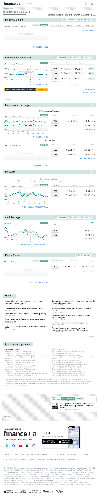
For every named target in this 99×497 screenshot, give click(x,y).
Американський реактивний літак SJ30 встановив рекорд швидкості (71, 317)
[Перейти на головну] (12, 4)
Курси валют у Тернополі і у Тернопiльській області (21, 375)
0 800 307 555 (31, 4)
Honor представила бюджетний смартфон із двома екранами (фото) (25, 320)
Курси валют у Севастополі (14, 364)
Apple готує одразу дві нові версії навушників (69, 323)
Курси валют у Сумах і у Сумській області (19, 371)
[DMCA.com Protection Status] (8, 492)
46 (92, 69)
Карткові (68, 14)
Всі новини (91, 336)
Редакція (19, 454)
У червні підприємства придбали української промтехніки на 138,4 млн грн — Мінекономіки (70, 329)
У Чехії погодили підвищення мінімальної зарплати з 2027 (26, 327)
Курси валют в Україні (12, 349)
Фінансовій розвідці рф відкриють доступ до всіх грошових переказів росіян (24, 302)
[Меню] (92, 3)
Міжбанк (76, 14)
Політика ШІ (58, 454)
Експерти (71, 454)
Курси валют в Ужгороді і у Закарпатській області (68, 351)
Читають (80, 399)
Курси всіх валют (89, 158)
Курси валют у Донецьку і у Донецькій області (20, 362)
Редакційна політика (38, 454)
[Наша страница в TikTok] (27, 446)
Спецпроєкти (10, 460)
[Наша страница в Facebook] (14, 446)
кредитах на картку (20, 383)
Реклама (84, 454)
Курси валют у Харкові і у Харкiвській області (66, 355)
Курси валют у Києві (58, 349)
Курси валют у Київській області (62, 353)
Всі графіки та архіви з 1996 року (36, 206)
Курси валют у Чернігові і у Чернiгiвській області (67, 371)
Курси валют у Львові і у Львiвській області (66, 369)
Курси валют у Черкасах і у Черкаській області (67, 368)
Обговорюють (68, 399)
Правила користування (32, 460)
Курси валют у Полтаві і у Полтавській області (20, 355)
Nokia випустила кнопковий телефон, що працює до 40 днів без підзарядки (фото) (73, 302)
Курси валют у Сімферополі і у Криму (17, 368)
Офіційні (85, 14)
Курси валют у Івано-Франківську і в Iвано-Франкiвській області (26, 373)
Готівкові (59, 14)
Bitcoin (93, 14)
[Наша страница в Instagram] (34, 446)
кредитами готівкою (35, 383)
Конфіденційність (56, 460)
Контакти (73, 460)
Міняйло (51, 14)
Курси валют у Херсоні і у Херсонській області (67, 360)
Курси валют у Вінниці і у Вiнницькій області (19, 353)
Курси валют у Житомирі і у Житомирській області (21, 366)
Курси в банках (90, 90)
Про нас (8, 454)
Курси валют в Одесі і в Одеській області (18, 351)
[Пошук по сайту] (86, 3)
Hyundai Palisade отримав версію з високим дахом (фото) (71, 309)
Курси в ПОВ (90, 92)
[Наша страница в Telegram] (7, 446)
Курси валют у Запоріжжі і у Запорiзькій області (20, 369)
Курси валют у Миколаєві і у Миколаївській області (68, 373)
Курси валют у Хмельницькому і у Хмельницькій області (70, 364)
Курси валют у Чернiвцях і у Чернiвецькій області (68, 375)
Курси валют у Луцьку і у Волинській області (66, 366)
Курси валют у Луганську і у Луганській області (67, 362)
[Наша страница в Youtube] (20, 446)
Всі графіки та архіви (40, 46)
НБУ (91, 224)
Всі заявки (90, 30)
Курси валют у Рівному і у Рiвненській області (20, 360)
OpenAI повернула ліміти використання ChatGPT (24, 308)
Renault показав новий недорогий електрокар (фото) (25, 314)
